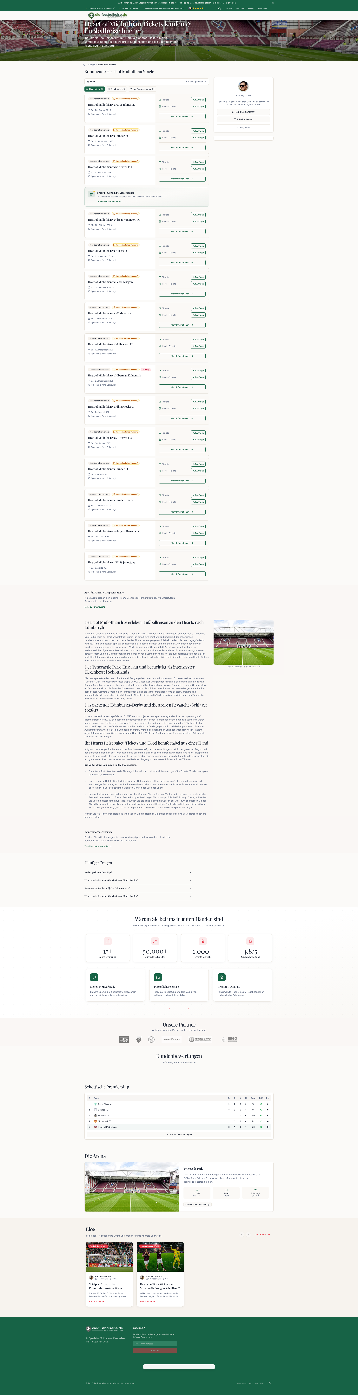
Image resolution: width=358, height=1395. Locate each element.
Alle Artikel (260, 1234)
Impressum (253, 1383)
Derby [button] (146, 369)
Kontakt (251, 8)
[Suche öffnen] (219, 8)
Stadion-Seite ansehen (195, 1204)
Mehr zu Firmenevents (94, 607)
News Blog (240, 8)
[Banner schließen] (273, 2)
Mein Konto (262, 8)
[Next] (248, 1234)
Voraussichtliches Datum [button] (126, 99)
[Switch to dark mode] (269, 1383)
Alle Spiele (118, 89)
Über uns (228, 8)
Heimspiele (96, 89)
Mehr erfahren (229, 3)
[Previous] (241, 1234)
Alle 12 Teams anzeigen (181, 1134)
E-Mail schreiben (245, 119)
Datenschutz (242, 1383)
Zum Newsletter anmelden (96, 846)
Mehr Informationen (180, 116)
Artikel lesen (95, 1301)
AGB (261, 1383)
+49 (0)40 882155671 (245, 112)
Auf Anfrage (198, 100)
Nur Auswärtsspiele (144, 89)
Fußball (91, 64)
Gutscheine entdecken (107, 201)
